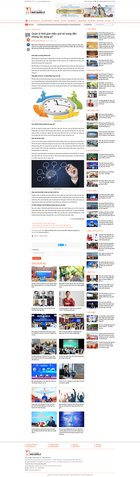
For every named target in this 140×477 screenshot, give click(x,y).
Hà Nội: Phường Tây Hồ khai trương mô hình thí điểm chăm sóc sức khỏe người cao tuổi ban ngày (107, 345)
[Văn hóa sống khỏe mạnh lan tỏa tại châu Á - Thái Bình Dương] (92, 327)
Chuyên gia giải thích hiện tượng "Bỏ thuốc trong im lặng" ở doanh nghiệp (53, 227)
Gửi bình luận (36, 258)
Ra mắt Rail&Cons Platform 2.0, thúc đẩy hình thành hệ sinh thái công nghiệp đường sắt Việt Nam (44, 358)
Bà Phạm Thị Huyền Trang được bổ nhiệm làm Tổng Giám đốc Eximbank (106, 286)
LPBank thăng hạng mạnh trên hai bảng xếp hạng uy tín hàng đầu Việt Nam (106, 53)
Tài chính (92, 29)
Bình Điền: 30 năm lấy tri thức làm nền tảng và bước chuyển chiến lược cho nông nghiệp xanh (71, 285)
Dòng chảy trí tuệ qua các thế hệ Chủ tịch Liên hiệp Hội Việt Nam (43, 309)
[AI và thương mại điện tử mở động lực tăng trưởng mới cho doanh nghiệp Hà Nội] (92, 223)
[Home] (28, 39)
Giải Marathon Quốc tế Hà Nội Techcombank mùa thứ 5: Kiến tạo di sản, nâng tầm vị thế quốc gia (106, 336)
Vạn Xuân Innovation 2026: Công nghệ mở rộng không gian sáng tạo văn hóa (106, 196)
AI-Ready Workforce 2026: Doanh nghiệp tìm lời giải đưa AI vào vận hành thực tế (107, 213)
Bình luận (27, 35)
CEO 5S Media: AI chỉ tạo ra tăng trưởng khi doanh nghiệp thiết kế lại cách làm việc (107, 296)
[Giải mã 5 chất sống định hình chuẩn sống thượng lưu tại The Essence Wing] (92, 116)
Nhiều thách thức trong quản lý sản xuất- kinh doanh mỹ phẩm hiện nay (52, 225)
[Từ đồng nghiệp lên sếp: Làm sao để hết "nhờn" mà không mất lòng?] (92, 103)
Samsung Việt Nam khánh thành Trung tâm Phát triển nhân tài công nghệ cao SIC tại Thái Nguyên (106, 206)
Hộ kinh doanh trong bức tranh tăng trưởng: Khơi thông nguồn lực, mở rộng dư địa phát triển (42, 24)
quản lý (35, 235)
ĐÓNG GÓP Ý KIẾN (64, 474)
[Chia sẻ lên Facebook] (28, 44)
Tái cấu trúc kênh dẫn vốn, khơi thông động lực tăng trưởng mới (71, 357)
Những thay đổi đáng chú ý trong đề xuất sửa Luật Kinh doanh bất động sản (107, 124)
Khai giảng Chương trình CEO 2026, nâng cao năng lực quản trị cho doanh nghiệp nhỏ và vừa (44, 333)
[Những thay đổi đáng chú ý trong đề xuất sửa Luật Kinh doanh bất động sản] (92, 125)
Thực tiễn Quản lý (95, 231)
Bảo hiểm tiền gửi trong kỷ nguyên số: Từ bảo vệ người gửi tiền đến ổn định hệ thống (106, 265)
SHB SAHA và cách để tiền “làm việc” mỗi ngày (106, 172)
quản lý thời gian (43, 235)
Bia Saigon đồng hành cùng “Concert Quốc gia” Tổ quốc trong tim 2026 (107, 182)
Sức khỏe (91, 312)
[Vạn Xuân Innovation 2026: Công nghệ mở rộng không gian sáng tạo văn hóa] (92, 197)
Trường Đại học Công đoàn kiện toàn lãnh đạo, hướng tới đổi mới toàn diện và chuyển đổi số (44, 430)
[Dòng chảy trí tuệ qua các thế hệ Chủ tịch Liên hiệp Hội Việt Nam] (92, 94)
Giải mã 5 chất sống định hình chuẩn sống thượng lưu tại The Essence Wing (107, 116)
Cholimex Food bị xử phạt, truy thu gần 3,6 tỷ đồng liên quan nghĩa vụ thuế (107, 156)
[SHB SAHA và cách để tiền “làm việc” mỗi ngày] (92, 174)
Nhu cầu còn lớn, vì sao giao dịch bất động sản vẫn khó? (107, 141)
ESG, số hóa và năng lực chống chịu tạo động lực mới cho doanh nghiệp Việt (70, 332)
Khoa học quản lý (95, 70)
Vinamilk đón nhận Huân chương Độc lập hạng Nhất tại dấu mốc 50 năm (84, 24)
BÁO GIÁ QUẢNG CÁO (87, 474)
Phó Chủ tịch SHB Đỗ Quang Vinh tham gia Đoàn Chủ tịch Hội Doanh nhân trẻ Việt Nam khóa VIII (106, 305)
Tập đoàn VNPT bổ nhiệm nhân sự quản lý (44, 223)
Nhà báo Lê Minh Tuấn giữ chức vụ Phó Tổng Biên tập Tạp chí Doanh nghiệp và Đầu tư (106, 278)
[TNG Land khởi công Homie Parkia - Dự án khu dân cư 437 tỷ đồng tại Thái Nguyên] (92, 134)
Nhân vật (91, 272)
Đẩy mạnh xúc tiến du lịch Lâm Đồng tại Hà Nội (106, 254)
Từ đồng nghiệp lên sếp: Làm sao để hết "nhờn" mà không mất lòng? (70, 309)
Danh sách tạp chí (89, 1)
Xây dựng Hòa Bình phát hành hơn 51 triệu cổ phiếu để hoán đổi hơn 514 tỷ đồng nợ (106, 63)
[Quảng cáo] (82, 11)
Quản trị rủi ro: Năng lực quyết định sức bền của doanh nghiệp (71, 382)
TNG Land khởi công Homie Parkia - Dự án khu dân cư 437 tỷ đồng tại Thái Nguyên (107, 133)
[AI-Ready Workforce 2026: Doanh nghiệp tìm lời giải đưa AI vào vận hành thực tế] (92, 214)
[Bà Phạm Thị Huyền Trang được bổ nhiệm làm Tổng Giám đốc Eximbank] (92, 287)
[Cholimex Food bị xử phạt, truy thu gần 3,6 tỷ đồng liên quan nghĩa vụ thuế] (92, 157)
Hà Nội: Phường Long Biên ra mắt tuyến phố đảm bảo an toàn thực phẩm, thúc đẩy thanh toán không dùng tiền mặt (106, 247)
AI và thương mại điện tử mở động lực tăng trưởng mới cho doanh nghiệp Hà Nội (106, 223)
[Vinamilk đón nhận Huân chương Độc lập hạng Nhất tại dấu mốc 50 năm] (92, 165)
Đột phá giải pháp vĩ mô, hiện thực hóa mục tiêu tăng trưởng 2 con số (44, 382)
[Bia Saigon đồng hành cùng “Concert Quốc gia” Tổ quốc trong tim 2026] (92, 183)
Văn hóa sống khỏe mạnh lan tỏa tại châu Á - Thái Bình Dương (107, 326)
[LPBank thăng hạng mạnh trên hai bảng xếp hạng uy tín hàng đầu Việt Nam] (92, 54)
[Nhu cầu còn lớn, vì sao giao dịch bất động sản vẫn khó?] (92, 143)
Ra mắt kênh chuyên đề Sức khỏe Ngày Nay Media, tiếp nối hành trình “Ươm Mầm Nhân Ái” (106, 318)
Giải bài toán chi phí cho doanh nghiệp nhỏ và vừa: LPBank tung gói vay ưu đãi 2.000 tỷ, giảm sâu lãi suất (106, 45)
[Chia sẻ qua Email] (28, 49)
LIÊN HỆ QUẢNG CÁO (75, 474)
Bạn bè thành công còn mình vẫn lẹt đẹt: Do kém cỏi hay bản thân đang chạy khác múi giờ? (71, 406)
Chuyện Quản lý (54, 444)
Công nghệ (92, 190)
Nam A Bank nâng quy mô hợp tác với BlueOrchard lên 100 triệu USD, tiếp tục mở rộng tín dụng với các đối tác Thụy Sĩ (107, 36)
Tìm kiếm (113, 24)
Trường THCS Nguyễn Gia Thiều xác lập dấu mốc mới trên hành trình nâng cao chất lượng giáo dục (106, 237)
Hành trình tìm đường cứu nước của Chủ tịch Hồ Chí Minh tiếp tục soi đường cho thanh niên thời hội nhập (43, 406)
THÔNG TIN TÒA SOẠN (53, 474)
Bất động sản (93, 110)
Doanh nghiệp (93, 150)
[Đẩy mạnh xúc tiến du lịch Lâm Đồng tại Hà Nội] (92, 255)
